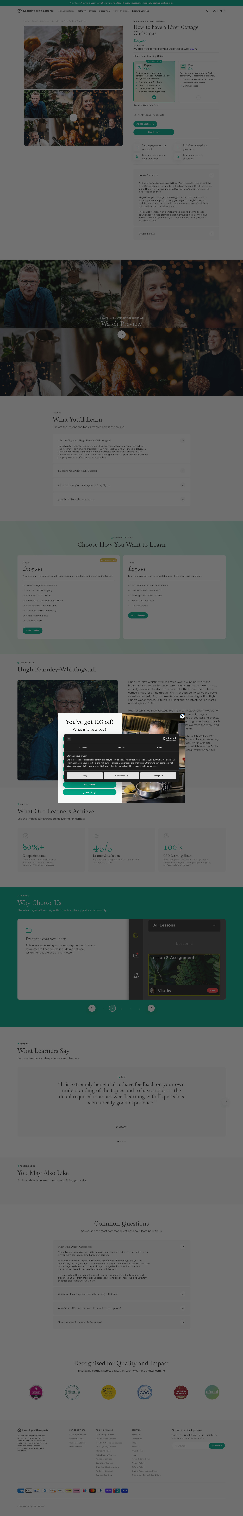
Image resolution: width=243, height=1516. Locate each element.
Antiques (89, 784)
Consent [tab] (83, 747)
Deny (85, 775)
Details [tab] (121, 747)
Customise (120, 775)
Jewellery (90, 792)
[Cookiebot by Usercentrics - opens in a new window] (165, 739)
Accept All (158, 775)
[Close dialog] (182, 716)
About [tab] (160, 747)
